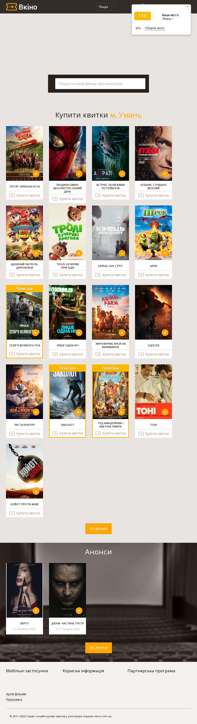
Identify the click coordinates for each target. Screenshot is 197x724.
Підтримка (14, 700)
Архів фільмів (16, 694)
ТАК (142, 15)
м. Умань (126, 115)
